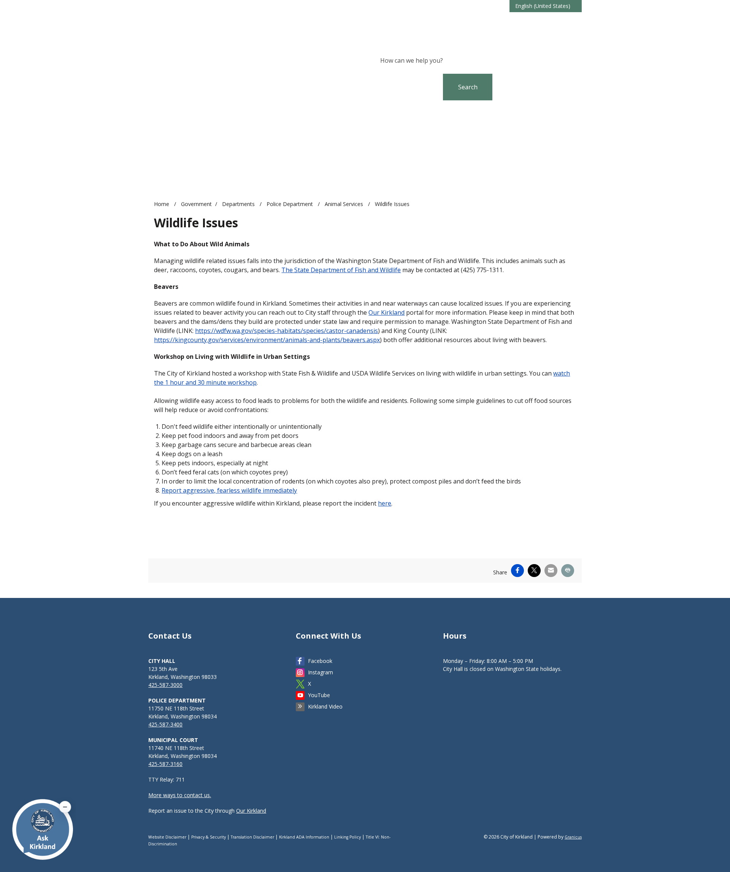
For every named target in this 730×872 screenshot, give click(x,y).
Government (533, 22)
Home (161, 204)
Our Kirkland (386, 312)
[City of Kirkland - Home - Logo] (207, 25)
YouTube (319, 695)
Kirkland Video (325, 706)
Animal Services (345, 204)
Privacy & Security (208, 837)
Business (498, 22)
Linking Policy (347, 837)
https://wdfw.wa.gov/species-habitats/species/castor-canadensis (286, 331)
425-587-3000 (165, 684)
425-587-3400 (165, 724)
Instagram (320, 672)
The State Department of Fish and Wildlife (341, 270)
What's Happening (452, 22)
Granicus (573, 837)
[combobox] (545, 6)
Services (568, 22)
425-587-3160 (165, 763)
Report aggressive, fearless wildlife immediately (229, 490)
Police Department (290, 204)
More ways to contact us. (179, 795)
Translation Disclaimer (252, 837)
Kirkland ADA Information (304, 837)
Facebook (320, 660)
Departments (239, 204)
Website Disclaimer (167, 837)
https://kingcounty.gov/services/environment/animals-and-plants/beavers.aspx (267, 340)
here (384, 503)
